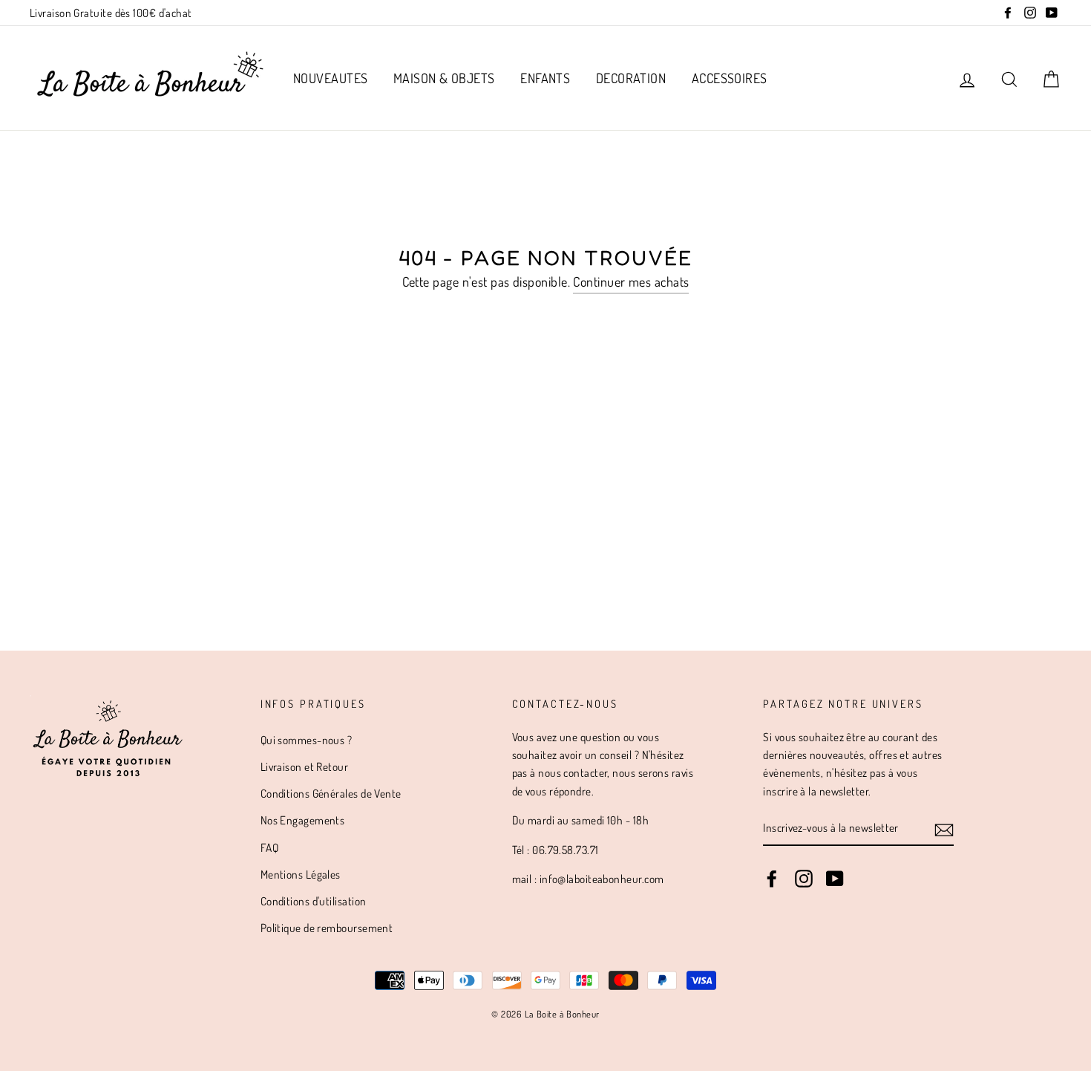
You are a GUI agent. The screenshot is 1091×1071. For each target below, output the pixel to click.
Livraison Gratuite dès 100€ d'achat (111, 12)
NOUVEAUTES (330, 78)
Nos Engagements (303, 820)
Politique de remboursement (327, 927)
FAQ (269, 847)
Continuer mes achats (631, 281)
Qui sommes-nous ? (307, 739)
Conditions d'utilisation (314, 900)
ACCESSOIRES (729, 78)
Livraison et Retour (305, 766)
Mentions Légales (301, 874)
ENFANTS (545, 78)
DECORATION (631, 78)
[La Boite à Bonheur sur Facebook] (772, 878)
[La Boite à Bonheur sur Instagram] (804, 878)
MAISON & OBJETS (444, 78)
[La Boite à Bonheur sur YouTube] (835, 878)
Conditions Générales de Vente (331, 793)
